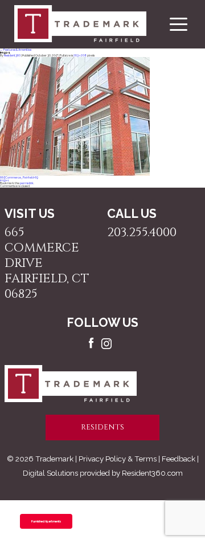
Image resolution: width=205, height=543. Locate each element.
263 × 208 (80, 55)
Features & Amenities (15, 49)
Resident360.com (152, 472)
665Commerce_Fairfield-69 (19, 177)
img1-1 (4, 180)
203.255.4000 (142, 232)
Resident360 (12, 55)
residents (102, 427)
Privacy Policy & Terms (117, 458)
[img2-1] (75, 174)
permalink (27, 183)
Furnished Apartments (46, 521)
